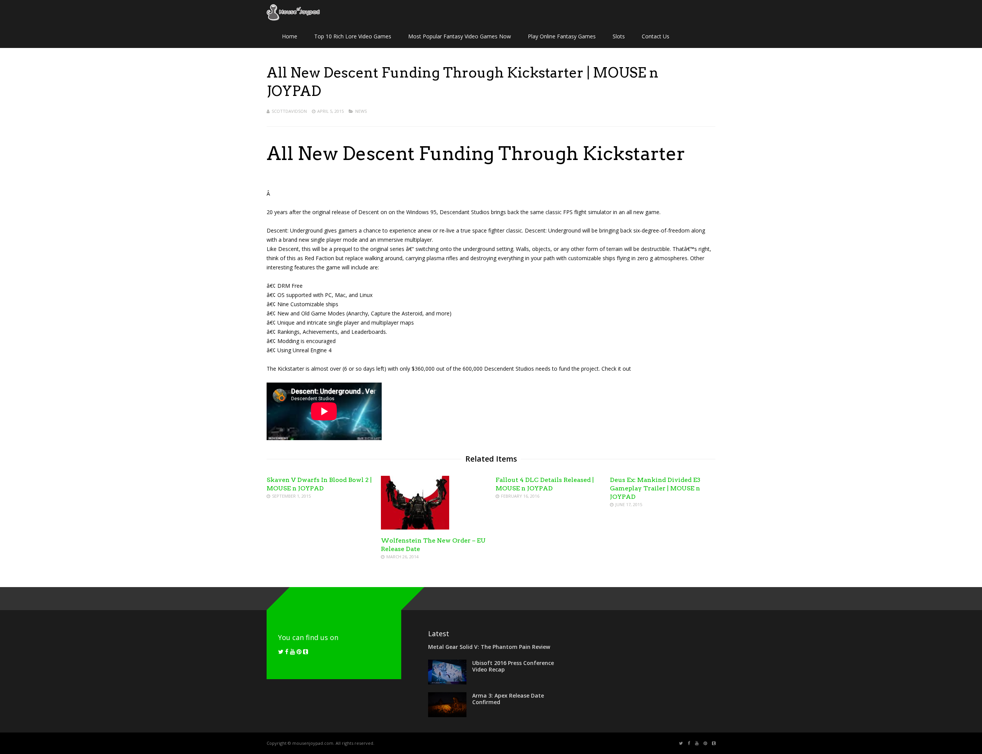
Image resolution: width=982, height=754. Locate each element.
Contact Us (655, 36)
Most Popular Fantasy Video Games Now (459, 36)
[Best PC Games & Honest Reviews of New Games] (293, 19)
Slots (619, 36)
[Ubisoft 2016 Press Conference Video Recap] (447, 682)
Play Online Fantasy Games (562, 36)
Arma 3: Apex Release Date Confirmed (508, 699)
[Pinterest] (299, 651)
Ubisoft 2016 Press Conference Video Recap (513, 666)
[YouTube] (292, 651)
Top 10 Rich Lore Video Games (352, 36)
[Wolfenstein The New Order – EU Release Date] (415, 527)
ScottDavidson (289, 111)
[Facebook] (286, 651)
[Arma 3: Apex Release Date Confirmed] (447, 715)
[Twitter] (280, 651)
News (361, 111)
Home (289, 36)
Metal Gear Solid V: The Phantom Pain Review (489, 646)
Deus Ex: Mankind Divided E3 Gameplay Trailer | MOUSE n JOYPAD (655, 488)
